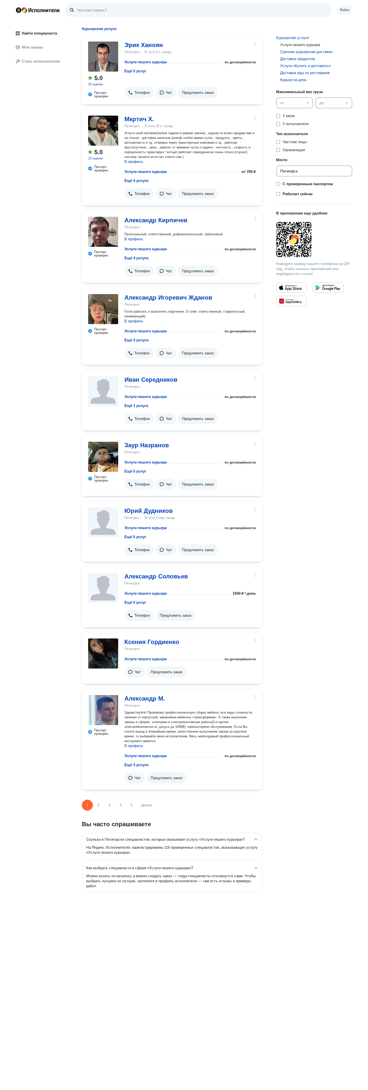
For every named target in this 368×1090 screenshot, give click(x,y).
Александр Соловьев (156, 576)
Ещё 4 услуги (136, 180)
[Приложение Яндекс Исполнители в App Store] (291, 287)
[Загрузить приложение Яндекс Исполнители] (314, 239)
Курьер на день (293, 80)
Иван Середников (150, 379)
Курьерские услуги (292, 38)
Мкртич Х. (139, 119)
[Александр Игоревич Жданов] (103, 309)
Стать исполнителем (41, 61)
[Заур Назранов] (103, 457)
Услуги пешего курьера (145, 62)
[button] (139, 92)
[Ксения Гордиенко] (103, 653)
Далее (146, 805)
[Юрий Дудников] (103, 522)
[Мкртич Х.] (103, 131)
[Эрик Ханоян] (103, 57)
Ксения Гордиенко (151, 641)
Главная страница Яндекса (18, 10)
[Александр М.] (103, 710)
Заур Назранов (146, 445)
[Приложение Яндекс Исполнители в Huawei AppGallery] (291, 301)
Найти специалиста (39, 33)
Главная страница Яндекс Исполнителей (38, 10)
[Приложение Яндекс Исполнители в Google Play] (328, 287)
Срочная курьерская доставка (306, 52)
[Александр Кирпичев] (103, 232)
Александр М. (144, 698)
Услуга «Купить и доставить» (305, 66)
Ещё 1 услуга (136, 405)
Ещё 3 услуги (136, 765)
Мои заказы (32, 47)
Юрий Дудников (148, 510)
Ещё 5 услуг (135, 71)
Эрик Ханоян (143, 45)
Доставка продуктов (297, 59)
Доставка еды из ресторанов (305, 73)
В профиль (133, 161)
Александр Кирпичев (156, 220)
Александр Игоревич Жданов (168, 297)
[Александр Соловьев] (103, 588)
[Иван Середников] (103, 391)
